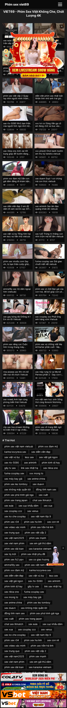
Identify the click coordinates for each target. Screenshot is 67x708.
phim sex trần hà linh (42, 527)
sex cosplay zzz (13, 511)
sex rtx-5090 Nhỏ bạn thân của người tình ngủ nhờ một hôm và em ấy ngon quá (16, 126)
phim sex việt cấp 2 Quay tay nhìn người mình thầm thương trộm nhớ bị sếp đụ (16, 98)
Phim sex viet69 (17, 4)
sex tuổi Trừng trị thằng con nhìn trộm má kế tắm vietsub (49, 235)
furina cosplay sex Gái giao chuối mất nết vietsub (48, 262)
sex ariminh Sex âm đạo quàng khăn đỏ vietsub (47, 207)
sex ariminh (30, 462)
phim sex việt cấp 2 (35, 532)
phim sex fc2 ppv (14, 559)
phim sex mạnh (37, 538)
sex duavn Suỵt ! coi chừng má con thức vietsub (48, 180)
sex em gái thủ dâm (40, 543)
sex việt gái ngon (48, 457)
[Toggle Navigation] (60, 4)
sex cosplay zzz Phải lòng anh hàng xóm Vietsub (48, 318)
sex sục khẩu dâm (29, 505)
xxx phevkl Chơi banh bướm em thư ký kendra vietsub (49, 152)
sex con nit (53, 521)
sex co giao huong (39, 559)
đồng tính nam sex (46, 489)
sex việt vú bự (12, 457)
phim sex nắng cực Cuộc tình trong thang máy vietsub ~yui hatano (15, 347)
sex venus (32, 511)
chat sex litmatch (42, 500)
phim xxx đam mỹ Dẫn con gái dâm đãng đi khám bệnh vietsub (17, 181)
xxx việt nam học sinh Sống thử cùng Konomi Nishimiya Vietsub (48, 402)
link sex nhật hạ (29, 468)
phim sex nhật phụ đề (33, 554)
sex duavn (38, 484)
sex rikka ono (50, 468)
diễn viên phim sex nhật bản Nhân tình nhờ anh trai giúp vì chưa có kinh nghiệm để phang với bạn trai (49, 100)
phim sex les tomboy (15, 484)
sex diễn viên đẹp (40, 451)
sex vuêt (43, 494)
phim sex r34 (11, 521)
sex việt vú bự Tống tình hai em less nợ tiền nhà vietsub (17, 235)
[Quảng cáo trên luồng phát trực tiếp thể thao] (33, 703)
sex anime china (36, 478)
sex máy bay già (13, 478)
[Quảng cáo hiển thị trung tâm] (33, 54)
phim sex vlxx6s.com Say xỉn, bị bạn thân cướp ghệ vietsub (15, 264)
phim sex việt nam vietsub (18, 446)
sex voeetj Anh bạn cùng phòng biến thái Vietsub (15, 400)
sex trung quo (12, 532)
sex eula (8, 505)
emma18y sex (12, 564)
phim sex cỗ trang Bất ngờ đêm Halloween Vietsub (48, 428)
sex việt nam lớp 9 (41, 516)
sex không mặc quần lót (17, 489)
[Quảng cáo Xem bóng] (33, 677)
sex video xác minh (15, 527)
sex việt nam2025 (14, 538)
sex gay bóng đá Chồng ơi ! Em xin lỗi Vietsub (17, 318)
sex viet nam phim (14, 543)
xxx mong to (36, 473)
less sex (29, 457)
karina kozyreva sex (15, 451)
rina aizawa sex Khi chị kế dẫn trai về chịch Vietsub (15, 373)
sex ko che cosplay (15, 516)
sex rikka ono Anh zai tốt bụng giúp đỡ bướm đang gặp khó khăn (15, 154)
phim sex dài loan (14, 548)
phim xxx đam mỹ (48, 446)
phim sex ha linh (33, 521)
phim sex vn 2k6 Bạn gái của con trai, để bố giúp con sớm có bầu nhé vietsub (49, 292)
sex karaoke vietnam (40, 548)
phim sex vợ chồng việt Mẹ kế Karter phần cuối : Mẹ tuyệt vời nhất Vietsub (48, 347)
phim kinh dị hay (51, 462)
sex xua (48, 505)
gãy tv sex (10, 468)
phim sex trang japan (15, 500)
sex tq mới (10, 554)
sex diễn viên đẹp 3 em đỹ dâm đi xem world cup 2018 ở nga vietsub (17, 209)
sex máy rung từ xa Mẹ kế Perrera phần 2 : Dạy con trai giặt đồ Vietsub (49, 374)
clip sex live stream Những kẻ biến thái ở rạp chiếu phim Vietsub (16, 430)
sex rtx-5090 (11, 462)
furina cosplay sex (14, 473)
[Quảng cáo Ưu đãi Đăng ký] (33, 686)
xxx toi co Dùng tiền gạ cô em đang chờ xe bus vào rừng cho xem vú (48, 126)
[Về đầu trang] (60, 704)
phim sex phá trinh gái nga (19, 494)
